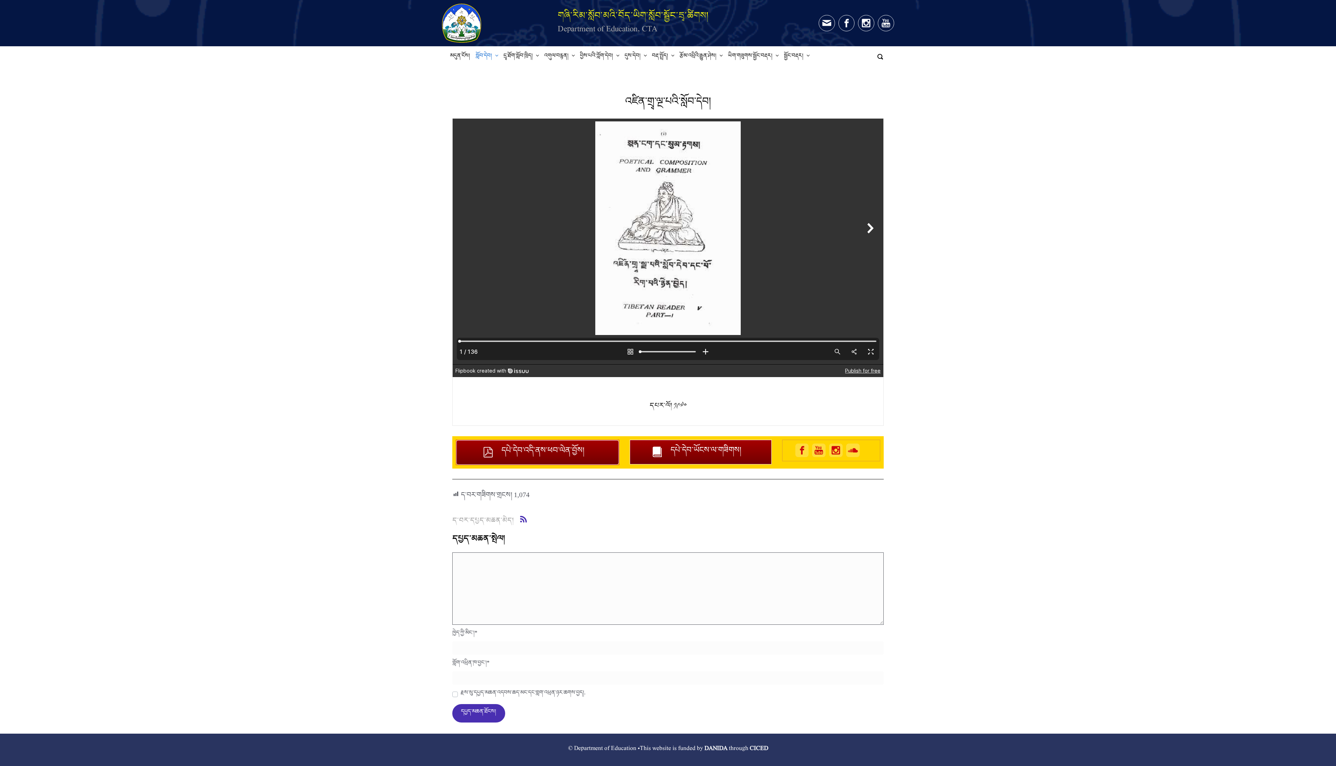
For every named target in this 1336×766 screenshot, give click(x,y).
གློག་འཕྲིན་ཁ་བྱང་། (471, 664)
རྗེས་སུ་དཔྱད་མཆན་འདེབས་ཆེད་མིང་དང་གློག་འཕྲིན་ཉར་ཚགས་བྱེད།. (523, 694)
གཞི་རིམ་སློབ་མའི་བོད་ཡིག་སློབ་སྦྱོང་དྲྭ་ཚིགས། (633, 15)
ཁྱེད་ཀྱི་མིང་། (464, 634)
